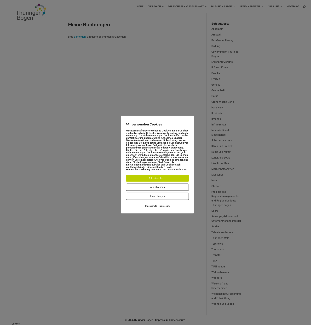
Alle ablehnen (157, 187)
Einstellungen (157, 196)
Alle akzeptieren (157, 178)
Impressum (164, 206)
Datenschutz (151, 206)
